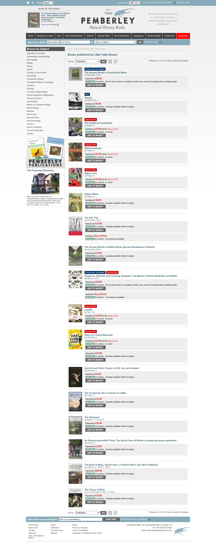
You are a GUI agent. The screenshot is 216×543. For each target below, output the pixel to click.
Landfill (88, 310)
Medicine (30, 111)
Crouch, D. (99, 420)
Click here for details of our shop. (43, 204)
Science (30, 124)
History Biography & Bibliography (40, 95)
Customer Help (56, 530)
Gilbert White (91, 194)
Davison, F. (91, 443)
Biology (30, 63)
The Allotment (92, 417)
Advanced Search (151, 42)
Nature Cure (91, 173)
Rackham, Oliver (94, 75)
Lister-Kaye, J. (93, 100)
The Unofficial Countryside (98, 123)
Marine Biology (33, 108)
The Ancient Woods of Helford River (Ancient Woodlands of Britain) (120, 247)
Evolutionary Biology (35, 79)
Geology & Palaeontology (37, 92)
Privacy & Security (80, 528)
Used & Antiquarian (74, 36)
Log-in (146, 3)
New (59, 36)
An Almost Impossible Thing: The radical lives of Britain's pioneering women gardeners (131, 440)
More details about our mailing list (134, 519)
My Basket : (168, 3)
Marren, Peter (92, 278)
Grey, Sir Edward (94, 492)
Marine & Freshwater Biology (38, 105)
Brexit (74, 525)
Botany (30, 66)
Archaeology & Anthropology (38, 56)
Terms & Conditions (80, 530)
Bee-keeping (32, 60)
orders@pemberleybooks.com (159, 530)
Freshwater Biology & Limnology (40, 82)
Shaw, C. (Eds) (103, 467)
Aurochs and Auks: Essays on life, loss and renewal (112, 368)
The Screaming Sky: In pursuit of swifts (105, 393)
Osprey (88, 98)
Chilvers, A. (91, 467)
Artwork (90, 36)
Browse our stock (45, 36)
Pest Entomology (34, 121)
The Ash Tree (91, 217)
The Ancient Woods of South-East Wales (106, 72)
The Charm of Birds (95, 489)
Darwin (30, 69)
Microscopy (31, 114)
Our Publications (121, 36)
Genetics (30, 85)
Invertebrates (32, 101)
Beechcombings (93, 148)
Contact (32, 530)
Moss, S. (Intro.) (108, 492)
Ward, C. (90, 420)
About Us (32, 533)
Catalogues (138, 36)
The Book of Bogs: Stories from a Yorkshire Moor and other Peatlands (121, 465)
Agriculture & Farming (36, 53)
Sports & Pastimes (34, 127)
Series (53, 525)
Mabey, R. (91, 125)
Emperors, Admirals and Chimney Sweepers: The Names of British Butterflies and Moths (131, 276)
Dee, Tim (90, 312)
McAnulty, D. (92, 337)
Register (155, 3)
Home (30, 36)
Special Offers (103, 36)
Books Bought (154, 36)
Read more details (49, 24)
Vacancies (183, 36)
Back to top (33, 528)
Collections (54, 528)
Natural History (33, 117)
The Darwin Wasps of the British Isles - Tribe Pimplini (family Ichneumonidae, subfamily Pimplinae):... (55, 16)
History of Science (34, 98)
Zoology (30, 134)
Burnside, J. (92, 370)
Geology (30, 89)
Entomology (31, 76)
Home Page (33, 525)
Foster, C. (91, 395)
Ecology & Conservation (37, 73)
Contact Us (169, 36)
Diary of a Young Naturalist (99, 335)
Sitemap (53, 533)
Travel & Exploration (35, 130)
